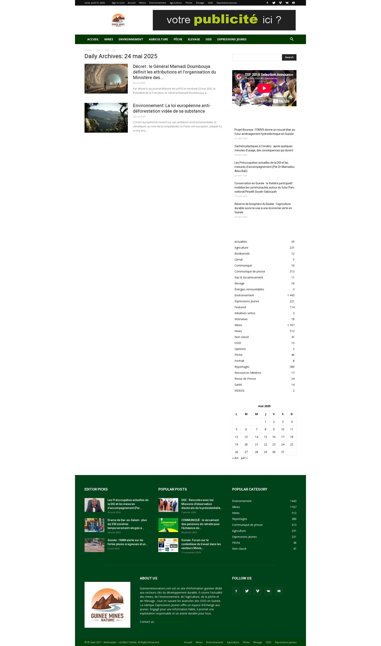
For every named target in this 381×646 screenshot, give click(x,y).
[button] (291, 40)
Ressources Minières (248, 373)
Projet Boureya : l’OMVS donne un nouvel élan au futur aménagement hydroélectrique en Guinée (265, 131)
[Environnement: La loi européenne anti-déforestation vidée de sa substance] (106, 118)
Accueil (132, 2)
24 (282, 444)
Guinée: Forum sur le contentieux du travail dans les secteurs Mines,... (201, 544)
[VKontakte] (287, 3)
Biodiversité (242, 253)
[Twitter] (274, 3)
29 (265, 452)
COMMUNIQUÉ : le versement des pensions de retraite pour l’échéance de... (200, 524)
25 (291, 444)
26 (236, 452)
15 (265, 437)
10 (282, 429)
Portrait (239, 361)
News (238, 331)
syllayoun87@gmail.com (170, 622)
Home (88, 50)
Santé (238, 384)
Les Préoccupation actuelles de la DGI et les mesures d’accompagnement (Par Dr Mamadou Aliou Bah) (264, 167)
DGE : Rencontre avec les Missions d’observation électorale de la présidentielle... (202, 504)
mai (107, 50)
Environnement (157, 2)
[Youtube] (293, 3)
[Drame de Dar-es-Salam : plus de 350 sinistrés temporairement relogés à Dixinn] (94, 525)
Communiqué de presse (250, 271)
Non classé (242, 337)
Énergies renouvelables (249, 289)
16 (273, 437)
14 (256, 437)
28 (256, 452)
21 (256, 444)
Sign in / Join (118, 2)
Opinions (240, 349)
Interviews (241, 319)
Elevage (200, 2)
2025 (98, 50)
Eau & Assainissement (249, 277)
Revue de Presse (245, 378)
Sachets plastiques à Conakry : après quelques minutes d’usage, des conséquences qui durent (264, 148)
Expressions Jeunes (227, 2)
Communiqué (243, 265)
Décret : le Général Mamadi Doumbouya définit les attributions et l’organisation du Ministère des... (174, 72)
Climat (239, 259)
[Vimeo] (280, 3)
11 (291, 429)
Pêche (189, 2)
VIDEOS (239, 390)
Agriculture (176, 2)
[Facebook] (267, 3)
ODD (210, 2)
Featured (240, 307)
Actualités (241, 241)
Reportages (242, 367)
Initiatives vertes (245, 313)
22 (265, 444)
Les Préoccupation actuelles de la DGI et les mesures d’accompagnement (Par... (128, 504)
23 (273, 444)
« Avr (235, 458)
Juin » (244, 458)
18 (291, 437)
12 (236, 437)
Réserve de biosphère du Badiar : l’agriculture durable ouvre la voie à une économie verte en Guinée (263, 208)
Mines (142, 2)
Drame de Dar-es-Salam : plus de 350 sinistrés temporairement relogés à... (127, 524)
